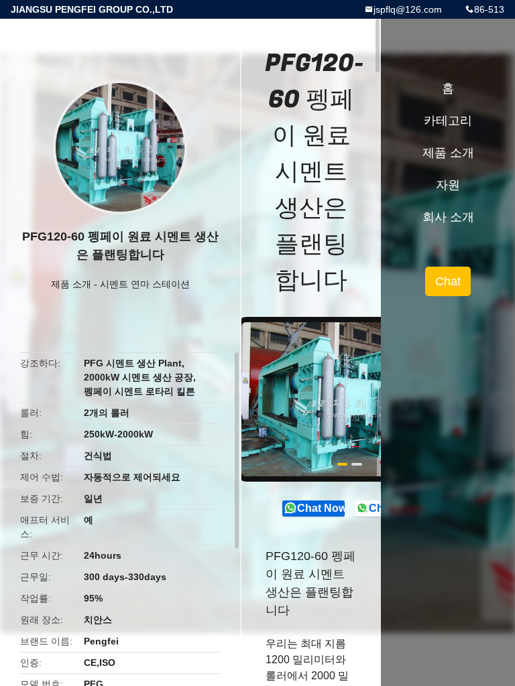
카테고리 (448, 120)
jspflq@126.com (408, 9)
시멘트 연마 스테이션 (145, 284)
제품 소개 (71, 284)
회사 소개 (448, 217)
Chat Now (320, 508)
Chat (448, 281)
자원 (448, 185)
